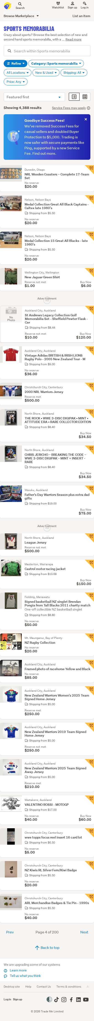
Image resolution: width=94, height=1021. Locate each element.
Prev (10, 932)
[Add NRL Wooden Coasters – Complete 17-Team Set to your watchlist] (89, 169)
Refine (16, 63)
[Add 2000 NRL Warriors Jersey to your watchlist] (89, 387)
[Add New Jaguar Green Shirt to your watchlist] (89, 272)
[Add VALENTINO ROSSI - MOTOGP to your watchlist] (89, 800)
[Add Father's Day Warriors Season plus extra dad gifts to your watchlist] (89, 490)
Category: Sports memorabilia (54, 63)
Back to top (50, 947)
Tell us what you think (25, 976)
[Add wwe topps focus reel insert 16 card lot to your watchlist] (89, 832)
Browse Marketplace (19, 16)
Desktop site (12, 986)
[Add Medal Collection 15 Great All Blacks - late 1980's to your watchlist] (89, 236)
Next (84, 932)
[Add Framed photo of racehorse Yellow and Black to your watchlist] (89, 664)
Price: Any (14, 82)
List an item (81, 16)
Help (28, 986)
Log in (85, 7)
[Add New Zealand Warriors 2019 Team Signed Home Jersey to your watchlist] (89, 727)
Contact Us (44, 986)
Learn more (18, 970)
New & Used (44, 73)
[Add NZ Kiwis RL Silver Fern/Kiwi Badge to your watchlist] (89, 865)
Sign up (72, 7)
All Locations (16, 73)
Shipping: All (72, 73)
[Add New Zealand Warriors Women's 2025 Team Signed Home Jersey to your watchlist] (89, 690)
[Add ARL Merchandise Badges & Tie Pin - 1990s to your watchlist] (89, 898)
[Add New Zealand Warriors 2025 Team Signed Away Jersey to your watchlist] (89, 763)
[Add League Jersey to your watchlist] (89, 537)
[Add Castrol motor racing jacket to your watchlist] (89, 564)
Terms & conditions (68, 986)
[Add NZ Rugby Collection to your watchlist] (89, 638)
